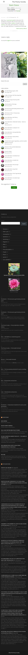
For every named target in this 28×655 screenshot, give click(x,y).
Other (4, 247)
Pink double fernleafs (16, 348)
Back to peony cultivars (21, 28)
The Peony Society (19, 2)
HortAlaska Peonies (6, 464)
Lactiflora (13, 23)
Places (4, 254)
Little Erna (14, 362)
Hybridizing (5, 239)
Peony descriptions (7, 249)
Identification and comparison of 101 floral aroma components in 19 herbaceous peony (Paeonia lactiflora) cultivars (14, 483)
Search (2, 220)
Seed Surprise (4, 421)
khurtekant (3, 299)
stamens (3, 24)
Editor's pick (5, 231)
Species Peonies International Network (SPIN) (14, 275)
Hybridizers (5, 236)
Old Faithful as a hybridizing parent (12, 336)
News (4, 244)
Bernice (3, 359)
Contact (14, 187)
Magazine (5, 241)
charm (8, 317)
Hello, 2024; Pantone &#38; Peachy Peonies (10, 430)
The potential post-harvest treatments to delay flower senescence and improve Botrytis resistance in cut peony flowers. (14, 593)
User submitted (6, 259)
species (4, 257)
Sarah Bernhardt (10, 20)
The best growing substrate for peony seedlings (15, 369)
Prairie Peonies (5, 417)
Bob (2, 336)
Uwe (2, 392)
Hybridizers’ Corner (14, 290)
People (4, 252)
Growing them (6, 234)
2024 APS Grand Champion (6, 425)
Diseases (5, 229)
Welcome (3, 454)
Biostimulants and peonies (11, 380)
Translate (18, 11)
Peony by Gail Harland (6, 467)
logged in (9, 40)
